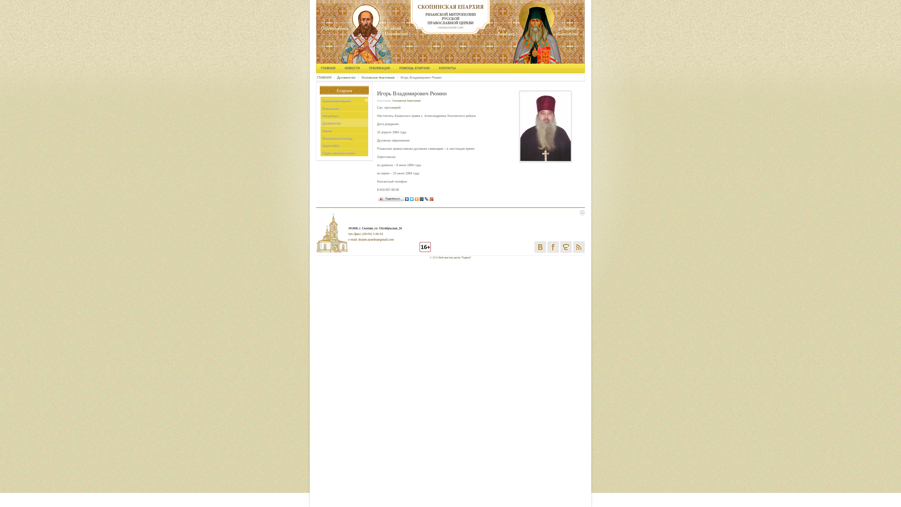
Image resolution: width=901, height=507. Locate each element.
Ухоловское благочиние (378, 77)
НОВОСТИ (352, 68)
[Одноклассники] (416, 199)
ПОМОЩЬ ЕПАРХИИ (414, 68)
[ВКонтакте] (407, 199)
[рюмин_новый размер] (545, 126)
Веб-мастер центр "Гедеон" (455, 257)
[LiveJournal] (426, 199)
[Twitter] (411, 199)
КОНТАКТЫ (447, 68)
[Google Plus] (431, 199)
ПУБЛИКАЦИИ (379, 68)
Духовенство (346, 77)
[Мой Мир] (421, 199)
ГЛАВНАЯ (328, 68)
